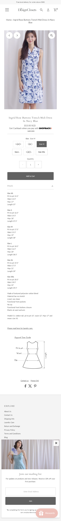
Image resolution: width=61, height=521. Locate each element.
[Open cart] (55, 9)
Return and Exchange (12, 426)
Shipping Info (9, 419)
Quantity (30, 159)
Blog (6, 437)
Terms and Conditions (12, 434)
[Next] (16, 35)
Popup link (35, 380)
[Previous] (9, 35)
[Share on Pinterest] (35, 387)
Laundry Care (9, 422)
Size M (41, 144)
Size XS (19, 144)
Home (9, 20)
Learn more (31, 131)
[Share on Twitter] (30, 387)
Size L (17, 152)
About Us (7, 411)
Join (30, 501)
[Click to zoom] (51, 35)
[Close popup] (56, 443)
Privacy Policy (9, 430)
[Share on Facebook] (26, 387)
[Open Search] (41, 9)
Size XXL (41, 152)
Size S (31, 144)
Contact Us (8, 415)
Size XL (30, 152)
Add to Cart (30, 176)
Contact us (25, 380)
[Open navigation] (7, 10)
